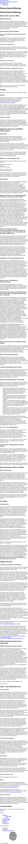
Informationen (8, 816)
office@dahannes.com (5, 1)
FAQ (6, 817)
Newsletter (5, 821)
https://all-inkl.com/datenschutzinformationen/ (10, 102)
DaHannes (5, 815)
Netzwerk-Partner (6, 818)
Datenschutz (5, 828)
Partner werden (6, 819)
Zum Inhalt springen (4, 0)
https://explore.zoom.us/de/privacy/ (10, 787)
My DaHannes (6, 823)
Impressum (5, 829)
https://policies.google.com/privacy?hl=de (12, 623)
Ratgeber (5, 822)
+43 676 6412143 (13, 1)
